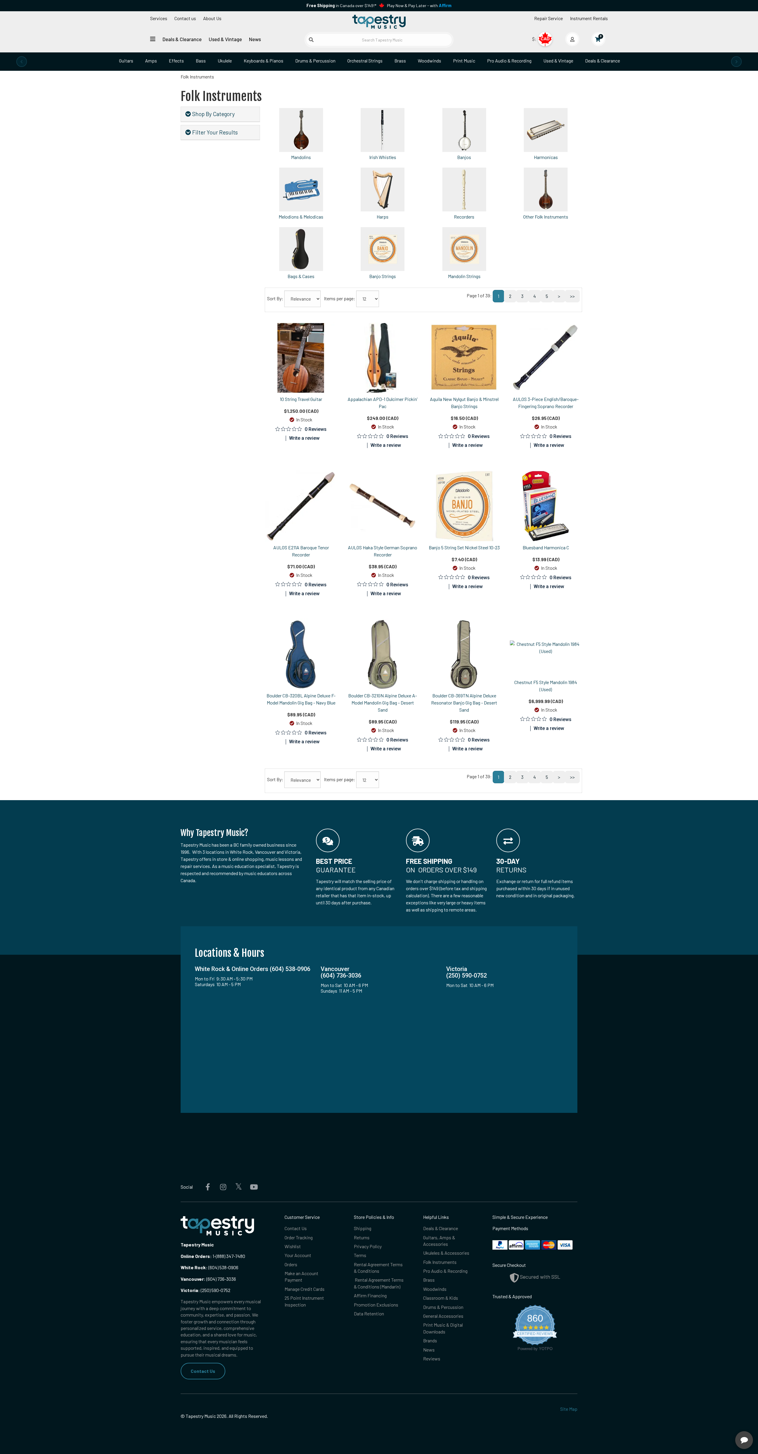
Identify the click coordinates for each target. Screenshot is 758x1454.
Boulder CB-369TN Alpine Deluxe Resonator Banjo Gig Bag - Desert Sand (464, 702)
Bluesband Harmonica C (546, 547)
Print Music (464, 60)
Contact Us (203, 1371)
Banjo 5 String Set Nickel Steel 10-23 (464, 547)
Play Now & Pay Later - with (419, 5)
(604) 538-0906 (209, 1267)
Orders (291, 1264)
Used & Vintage (225, 39)
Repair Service (548, 18)
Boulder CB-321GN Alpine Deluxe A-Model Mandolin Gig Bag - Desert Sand (382, 702)
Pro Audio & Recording (509, 60)
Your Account (298, 1255)
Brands (430, 1340)
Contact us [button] (185, 18)
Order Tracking (299, 1237)
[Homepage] (379, 21)
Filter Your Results (214, 132)
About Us (212, 18)
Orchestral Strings (365, 60)
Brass (400, 60)
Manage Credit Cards (305, 1289)
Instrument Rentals (589, 18)
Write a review (304, 438)
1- (214, 1256)
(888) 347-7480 (230, 1256)
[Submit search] (311, 39)
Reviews (431, 1358)
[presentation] (21, 61)
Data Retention (369, 1313)
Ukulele (225, 60)
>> (572, 296)
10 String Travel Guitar (301, 399)
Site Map (568, 1409)
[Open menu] (153, 39)
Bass (201, 60)
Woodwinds (429, 60)
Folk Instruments (440, 1262)
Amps (151, 60)
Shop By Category (213, 113)
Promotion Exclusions (376, 1304)
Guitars (126, 60)
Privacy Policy (368, 1246)
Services (158, 18)
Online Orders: (196, 1256)
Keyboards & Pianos (263, 60)
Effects (176, 60)
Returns (362, 1237)
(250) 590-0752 (205, 1290)
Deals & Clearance (182, 39)
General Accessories (443, 1316)
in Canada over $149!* (341, 5)
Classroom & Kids (440, 1298)
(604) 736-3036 (208, 1279)
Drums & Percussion (315, 60)
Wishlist (293, 1246)
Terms (360, 1255)
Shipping (362, 1228)
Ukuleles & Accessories (446, 1253)
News (255, 39)
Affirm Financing (370, 1295)
